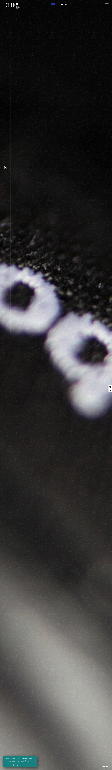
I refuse (23, 765)
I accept (16, 765)
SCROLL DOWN (104, 766)
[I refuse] (34, 762)
